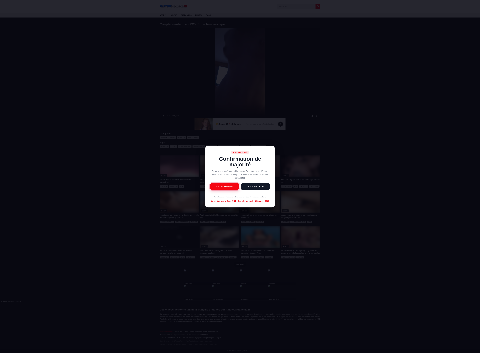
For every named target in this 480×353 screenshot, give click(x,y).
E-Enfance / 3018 (262, 201)
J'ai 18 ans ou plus (225, 186)
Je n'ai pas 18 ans (255, 186)
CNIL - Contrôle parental (242, 201)
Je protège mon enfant (220, 201)
